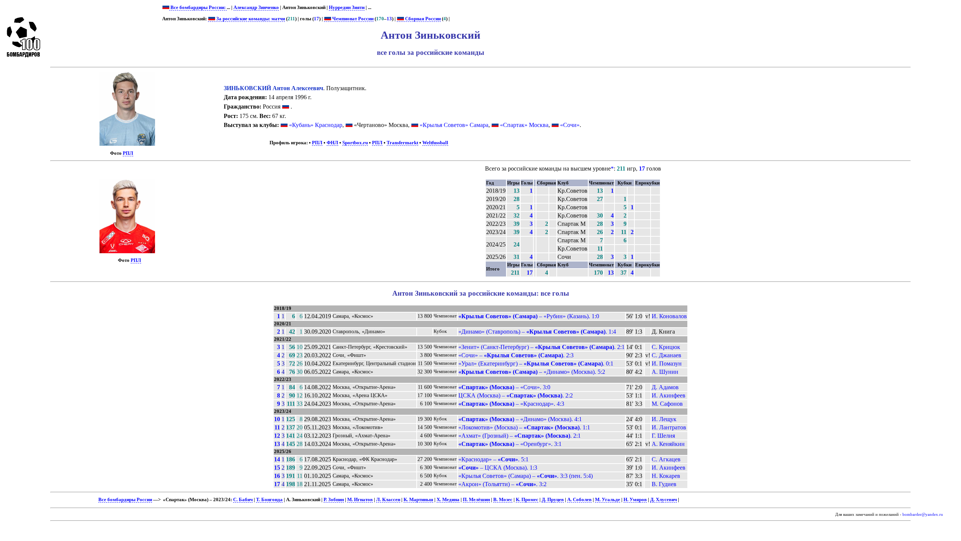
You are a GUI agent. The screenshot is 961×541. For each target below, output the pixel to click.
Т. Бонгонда (269, 499)
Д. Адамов (665, 387)
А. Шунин (665, 372)
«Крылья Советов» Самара (454, 125)
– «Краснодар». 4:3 (511, 403)
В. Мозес (502, 499)
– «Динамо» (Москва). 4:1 (520, 419)
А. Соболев (579, 499)
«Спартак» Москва (524, 125)
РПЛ (128, 153)
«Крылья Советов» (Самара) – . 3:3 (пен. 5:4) (525, 476)
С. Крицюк (666, 347)
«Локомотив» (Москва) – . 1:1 (524, 427)
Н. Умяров (635, 499)
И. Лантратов (669, 427)
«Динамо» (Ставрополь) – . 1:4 (537, 331)
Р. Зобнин (334, 499)
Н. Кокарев (666, 476)
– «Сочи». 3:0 (504, 387)
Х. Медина (448, 499)
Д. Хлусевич (663, 499)
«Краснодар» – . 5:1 (493, 459)
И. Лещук (664, 419)
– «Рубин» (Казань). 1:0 (528, 316)
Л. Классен (388, 499)
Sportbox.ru (355, 142)
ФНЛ (332, 142)
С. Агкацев (666, 459)
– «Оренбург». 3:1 (510, 444)
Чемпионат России (352, 18)
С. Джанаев (666, 355)
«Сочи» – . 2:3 (516, 355)
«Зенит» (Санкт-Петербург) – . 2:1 (541, 347)
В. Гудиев (664, 484)
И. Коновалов (669, 316)
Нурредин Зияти (347, 7)
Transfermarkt (402, 142)
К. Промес (527, 499)
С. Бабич (243, 499)
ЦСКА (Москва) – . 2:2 (515, 395)
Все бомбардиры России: (198, 7)
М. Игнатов (360, 499)
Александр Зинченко (256, 7)
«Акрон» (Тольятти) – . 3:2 (502, 484)
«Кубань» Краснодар (315, 125)
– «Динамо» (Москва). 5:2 (531, 372)
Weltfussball (435, 142)
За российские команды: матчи (250, 18)
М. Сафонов (667, 403)
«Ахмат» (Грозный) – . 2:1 (519, 435)
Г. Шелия (663, 435)
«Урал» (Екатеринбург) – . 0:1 (535, 363)
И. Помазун (667, 363)
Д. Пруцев (553, 499)
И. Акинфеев (668, 395)
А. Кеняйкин (668, 444)
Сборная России (422, 18)
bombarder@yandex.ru (922, 514)
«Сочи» (570, 125)
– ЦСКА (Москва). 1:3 (497, 467)
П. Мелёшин (476, 499)
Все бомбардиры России (125, 499)
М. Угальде (607, 499)
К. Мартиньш (418, 499)
